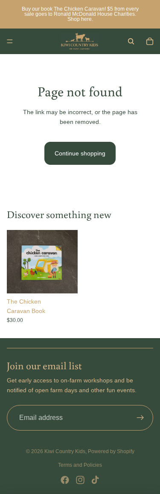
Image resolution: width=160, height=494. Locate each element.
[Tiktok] (95, 480)
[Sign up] (140, 418)
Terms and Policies (80, 465)
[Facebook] (65, 480)
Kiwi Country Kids (64, 451)
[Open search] (131, 41)
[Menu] (10, 41)
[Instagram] (80, 480)
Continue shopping (80, 153)
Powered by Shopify (111, 451)
